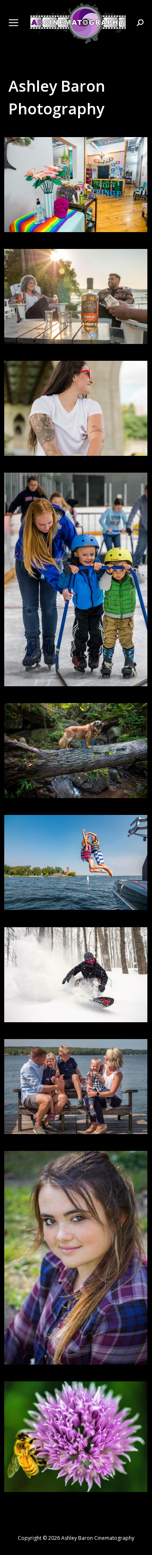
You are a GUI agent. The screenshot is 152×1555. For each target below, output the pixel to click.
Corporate (76, 588)
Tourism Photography (76, 871)
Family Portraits (76, 1095)
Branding (75, 417)
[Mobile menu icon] (13, 23)
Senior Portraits (76, 1266)
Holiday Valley (75, 983)
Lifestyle (76, 305)
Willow (76, 759)
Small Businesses (76, 193)
